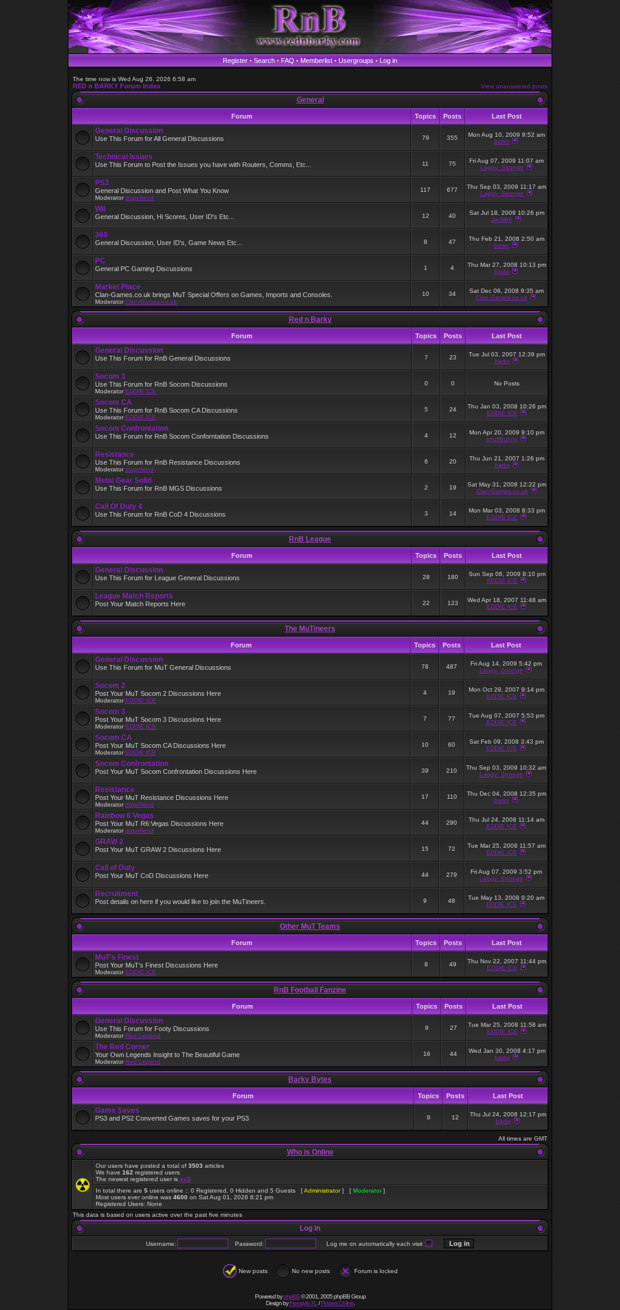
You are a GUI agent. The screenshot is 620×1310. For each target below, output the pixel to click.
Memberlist (316, 60)
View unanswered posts (514, 86)
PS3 (102, 182)
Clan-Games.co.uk (151, 301)
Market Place (117, 287)
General (310, 100)
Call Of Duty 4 (118, 506)
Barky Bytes (310, 1079)
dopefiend (139, 197)
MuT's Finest (117, 957)
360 (101, 235)
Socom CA (113, 402)
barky (501, 141)
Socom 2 (110, 685)
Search (264, 60)
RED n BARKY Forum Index (116, 86)
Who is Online (310, 1152)
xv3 (185, 1179)
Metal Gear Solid (123, 480)
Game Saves (117, 1110)
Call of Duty (115, 867)
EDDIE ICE (140, 391)
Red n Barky (310, 319)
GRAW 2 (109, 841)
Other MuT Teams (310, 926)
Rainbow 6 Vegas (124, 815)
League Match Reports (134, 596)
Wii (100, 209)
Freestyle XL (303, 1303)
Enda (501, 271)
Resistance (114, 454)
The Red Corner (122, 1047)
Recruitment (116, 893)
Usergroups (356, 60)
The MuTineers (310, 628)
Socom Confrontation (131, 428)
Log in (388, 60)
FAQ (287, 60)
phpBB (291, 1296)
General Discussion (129, 130)
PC (100, 261)
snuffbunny (502, 439)
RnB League (310, 539)
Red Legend (142, 1035)
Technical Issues (124, 156)
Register (235, 60)
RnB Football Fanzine (310, 990)
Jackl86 (501, 219)
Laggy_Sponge (502, 167)
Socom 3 (110, 376)
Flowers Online (337, 1303)
